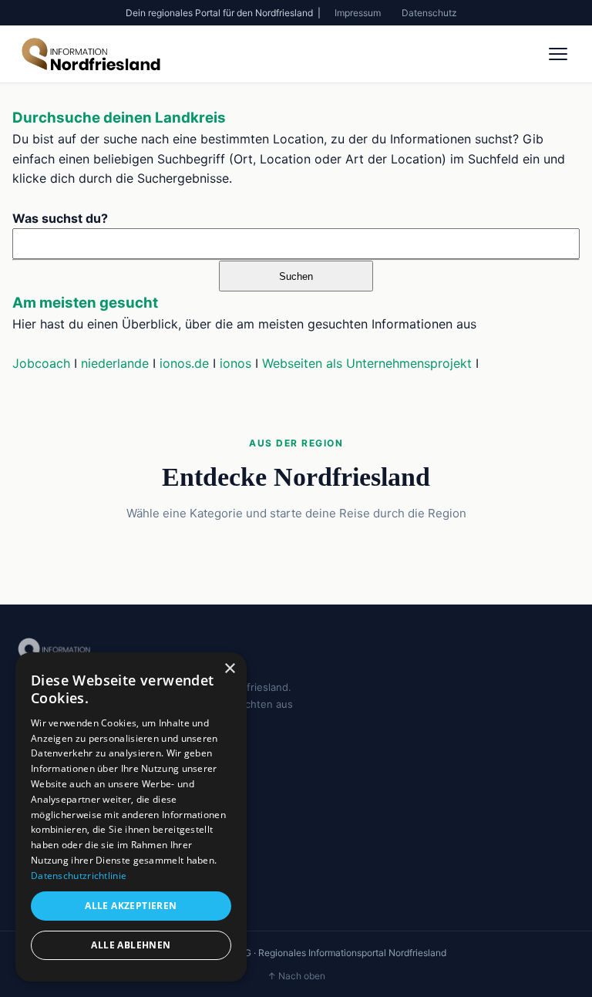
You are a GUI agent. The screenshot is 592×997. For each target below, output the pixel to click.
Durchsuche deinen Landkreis (119, 117)
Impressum (358, 13)
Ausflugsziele (47, 860)
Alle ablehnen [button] (130, 945)
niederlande (115, 363)
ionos (235, 363)
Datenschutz (429, 13)
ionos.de (184, 363)
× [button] (229, 669)
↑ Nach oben (296, 976)
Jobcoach (41, 363)
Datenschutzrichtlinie (78, 875)
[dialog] (131, 817)
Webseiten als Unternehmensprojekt (367, 363)
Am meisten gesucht (85, 303)
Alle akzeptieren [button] (131, 905)
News (29, 837)
